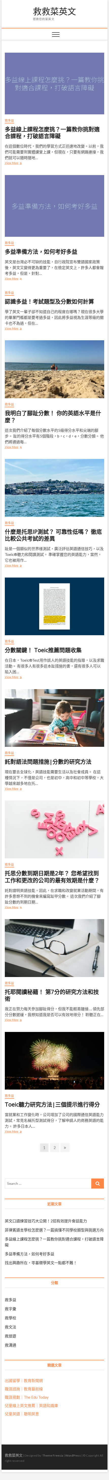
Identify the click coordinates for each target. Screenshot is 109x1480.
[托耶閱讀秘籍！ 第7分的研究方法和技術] (54, 948)
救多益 (9, 120)
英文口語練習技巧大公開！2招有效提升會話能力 (46, 1221)
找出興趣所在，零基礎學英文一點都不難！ (41, 1262)
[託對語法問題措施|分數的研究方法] (54, 718)
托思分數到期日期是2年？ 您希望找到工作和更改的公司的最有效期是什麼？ (52, 876)
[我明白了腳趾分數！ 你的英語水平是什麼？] (54, 369)
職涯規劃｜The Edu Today (27, 1397)
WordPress (73, 1455)
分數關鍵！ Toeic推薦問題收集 (43, 650)
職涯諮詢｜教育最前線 (24, 1389)
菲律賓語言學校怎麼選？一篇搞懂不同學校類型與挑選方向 (54, 1230)
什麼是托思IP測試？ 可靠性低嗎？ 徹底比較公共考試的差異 (53, 535)
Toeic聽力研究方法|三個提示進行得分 (52, 1104)
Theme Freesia (52, 1455)
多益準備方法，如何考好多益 (41, 251)
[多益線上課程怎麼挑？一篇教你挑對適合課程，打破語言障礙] (54, 83)
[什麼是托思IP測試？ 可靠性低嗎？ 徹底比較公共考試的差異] (54, 488)
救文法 (10, 1327)
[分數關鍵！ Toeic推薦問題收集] (54, 606)
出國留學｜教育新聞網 (24, 1380)
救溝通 (10, 1345)
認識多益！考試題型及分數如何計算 (49, 301)
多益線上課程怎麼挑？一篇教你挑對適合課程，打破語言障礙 (52, 132)
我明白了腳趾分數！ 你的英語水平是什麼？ (53, 416)
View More (14, 163)
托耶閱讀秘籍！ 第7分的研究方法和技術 (52, 995)
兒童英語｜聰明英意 (22, 1413)
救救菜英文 (54, 11)
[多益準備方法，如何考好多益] (54, 206)
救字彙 (10, 1308)
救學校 (10, 1318)
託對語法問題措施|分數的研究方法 (48, 761)
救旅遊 (10, 1336)
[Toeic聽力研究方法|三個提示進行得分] (54, 1061)
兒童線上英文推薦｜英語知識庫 (31, 1405)
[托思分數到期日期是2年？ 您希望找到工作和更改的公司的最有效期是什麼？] (54, 829)
